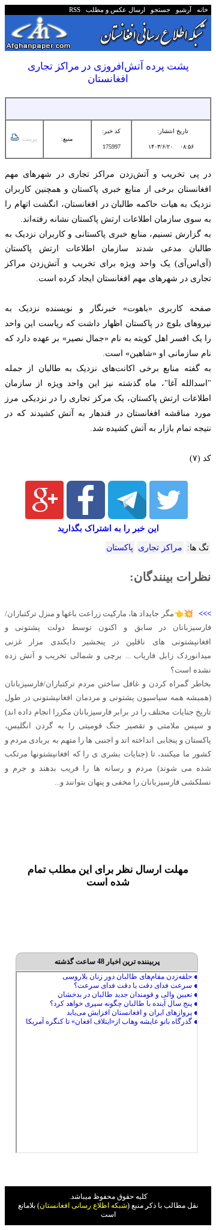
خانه (201, 9)
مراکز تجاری (160, 547)
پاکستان (119, 547)
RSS (74, 9)
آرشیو (181, 9)
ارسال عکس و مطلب (113, 9)
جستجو (158, 9)
